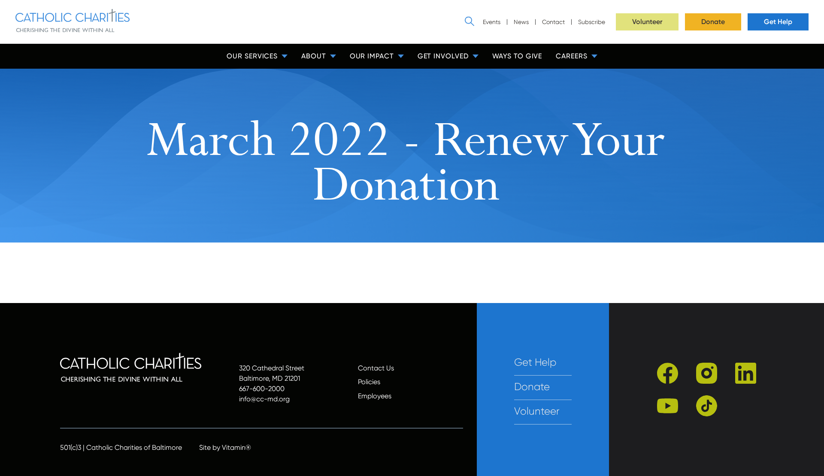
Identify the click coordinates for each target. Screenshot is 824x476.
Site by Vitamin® (225, 447)
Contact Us (376, 368)
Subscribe (591, 21)
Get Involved (443, 56)
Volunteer (647, 22)
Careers (571, 56)
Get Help (778, 22)
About (313, 56)
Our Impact (372, 56)
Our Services (252, 56)
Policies (369, 382)
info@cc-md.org (264, 399)
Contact (553, 21)
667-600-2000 (262, 389)
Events (491, 21)
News (521, 21)
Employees (374, 396)
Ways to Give (517, 56)
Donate (713, 22)
